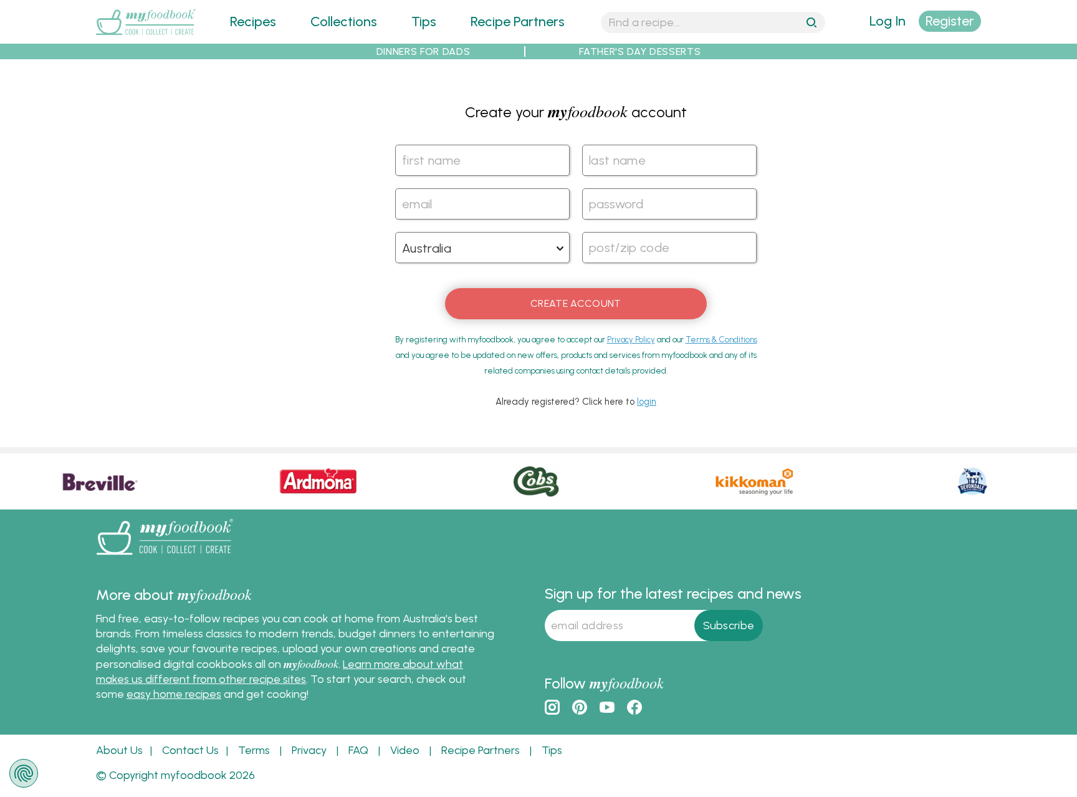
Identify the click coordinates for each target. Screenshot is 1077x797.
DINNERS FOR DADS (423, 51)
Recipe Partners (518, 21)
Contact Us (190, 750)
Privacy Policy (631, 339)
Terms (254, 750)
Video (404, 750)
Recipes (253, 21)
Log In (887, 20)
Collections (343, 21)
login (646, 401)
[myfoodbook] (164, 557)
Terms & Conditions (721, 339)
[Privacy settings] (23, 773)
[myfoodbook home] (146, 36)
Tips (423, 21)
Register (950, 20)
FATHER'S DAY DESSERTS (640, 51)
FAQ (358, 750)
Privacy (309, 750)
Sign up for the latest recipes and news (673, 593)
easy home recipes (174, 694)
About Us (119, 750)
